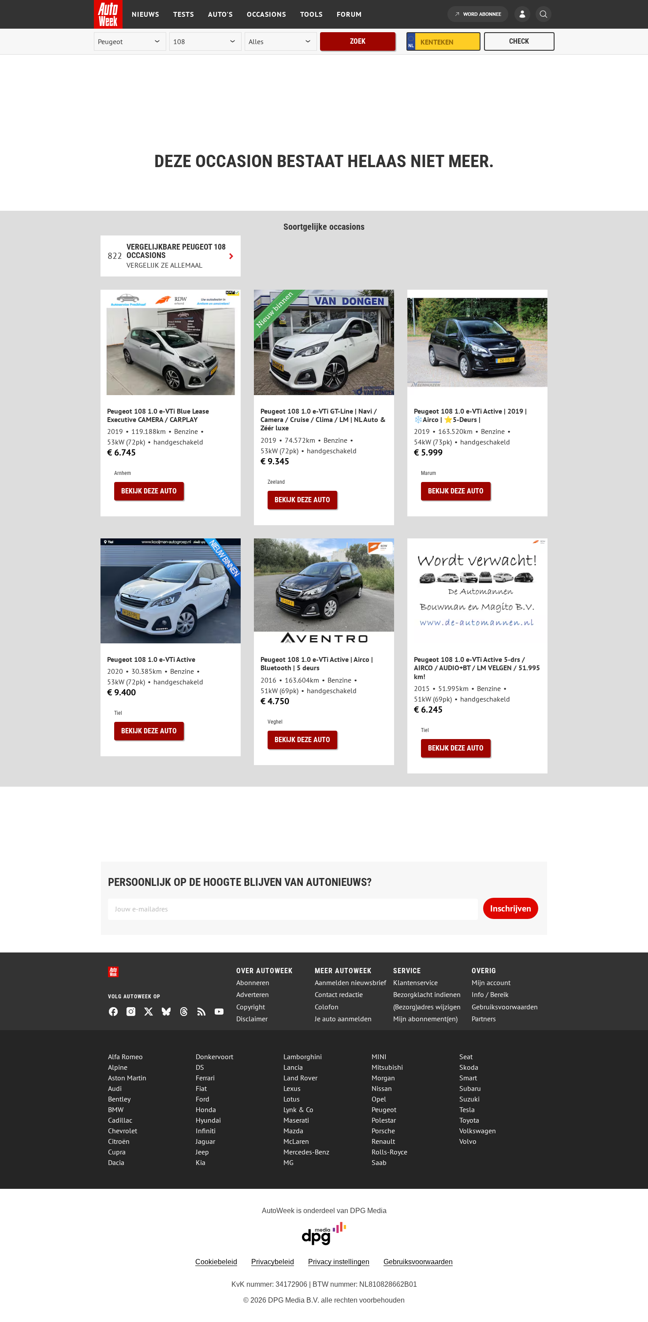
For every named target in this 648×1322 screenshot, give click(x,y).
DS (200, 1067)
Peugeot (384, 1109)
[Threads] (187, 1012)
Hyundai (208, 1120)
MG (288, 1162)
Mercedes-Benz (306, 1151)
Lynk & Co (298, 1109)
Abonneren (252, 982)
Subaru (470, 1088)
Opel (379, 1098)
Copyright (250, 1007)
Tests (183, 14)
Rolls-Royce (389, 1151)
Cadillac (120, 1120)
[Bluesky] (170, 1012)
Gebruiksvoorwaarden (505, 1007)
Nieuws (145, 14)
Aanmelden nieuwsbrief (350, 982)
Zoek (357, 41)
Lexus (292, 1088)
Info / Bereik (490, 994)
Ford (202, 1098)
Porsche (383, 1130)
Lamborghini (302, 1056)
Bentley (119, 1098)
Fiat (201, 1088)
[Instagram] (134, 1012)
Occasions (266, 14)
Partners (484, 1019)
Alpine (117, 1067)
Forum (349, 14)
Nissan (382, 1088)
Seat (466, 1056)
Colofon (327, 1007)
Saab (379, 1162)
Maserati (296, 1120)
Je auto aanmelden (343, 1019)
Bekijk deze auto (149, 491)
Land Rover (300, 1077)
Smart (468, 1077)
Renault (383, 1141)
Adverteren (252, 994)
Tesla (467, 1109)
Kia (200, 1162)
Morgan (383, 1077)
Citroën (119, 1141)
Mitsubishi (387, 1067)
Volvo (468, 1141)
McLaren (296, 1141)
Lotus (291, 1098)
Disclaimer (252, 1019)
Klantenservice (415, 982)
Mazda (293, 1130)
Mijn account (491, 982)
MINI (379, 1056)
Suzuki (469, 1098)
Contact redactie (339, 994)
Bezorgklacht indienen (427, 994)
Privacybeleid (272, 1262)
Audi (115, 1088)
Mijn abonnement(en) (425, 1019)
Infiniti (206, 1130)
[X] (152, 1012)
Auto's (220, 14)
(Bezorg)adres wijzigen (427, 1007)
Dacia (116, 1162)
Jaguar (205, 1141)
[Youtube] (222, 1012)
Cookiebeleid (216, 1262)
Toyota (469, 1120)
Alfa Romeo (125, 1056)
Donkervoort (214, 1056)
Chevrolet (122, 1130)
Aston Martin (127, 1077)
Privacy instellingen (338, 1262)
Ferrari (205, 1077)
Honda (206, 1109)
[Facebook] (117, 1012)
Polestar (384, 1120)
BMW (115, 1109)
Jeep (202, 1151)
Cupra (117, 1151)
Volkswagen (477, 1130)
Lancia (293, 1067)
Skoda (468, 1067)
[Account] (524, 15)
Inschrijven (510, 908)
